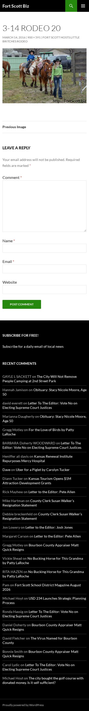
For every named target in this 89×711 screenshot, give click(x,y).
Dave (6, 470)
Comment (12, 177)
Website (9, 282)
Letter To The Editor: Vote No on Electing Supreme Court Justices (39, 405)
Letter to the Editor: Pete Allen (51, 492)
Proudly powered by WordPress (23, 705)
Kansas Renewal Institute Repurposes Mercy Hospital (37, 458)
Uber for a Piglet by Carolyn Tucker (43, 470)
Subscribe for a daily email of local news (33, 346)
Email (8, 261)
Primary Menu (83, 6)
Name (8, 240)
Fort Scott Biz (15, 6)
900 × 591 (34, 37)
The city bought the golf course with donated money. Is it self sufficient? (43, 680)
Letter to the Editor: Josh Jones (49, 527)
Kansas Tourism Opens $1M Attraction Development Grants (36, 480)
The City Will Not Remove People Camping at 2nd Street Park (39, 378)
